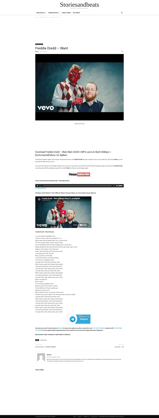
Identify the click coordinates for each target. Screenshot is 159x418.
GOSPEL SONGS (66, 13)
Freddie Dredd (43, 340)
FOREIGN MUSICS (53, 13)
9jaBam (60, 328)
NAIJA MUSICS (40, 13)
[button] (122, 13)
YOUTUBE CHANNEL (98, 328)
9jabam (37, 51)
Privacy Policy (94, 416)
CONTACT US (86, 416)
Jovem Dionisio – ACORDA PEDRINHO (45, 347)
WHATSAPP (116, 328)
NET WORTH (76, 13)
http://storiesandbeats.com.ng (53, 357)
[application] (79, 185)
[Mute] (117, 186)
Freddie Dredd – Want (51, 48)
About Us (80, 416)
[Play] (37, 186)
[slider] (120, 185)
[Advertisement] (79, 31)
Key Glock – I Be (119, 347)
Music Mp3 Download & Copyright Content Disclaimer (111, 416)
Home (36, 17)
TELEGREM (38, 330)
